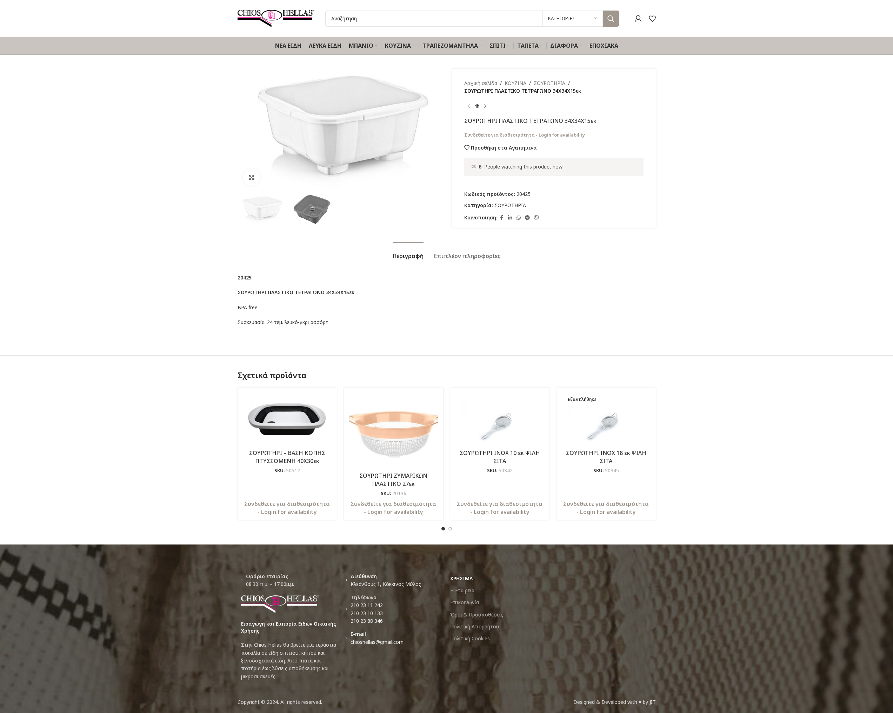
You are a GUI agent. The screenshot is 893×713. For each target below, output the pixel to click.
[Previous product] (468, 106)
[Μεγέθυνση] (251, 177)
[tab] (408, 252)
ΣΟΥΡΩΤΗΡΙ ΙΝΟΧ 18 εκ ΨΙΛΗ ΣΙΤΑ (606, 456)
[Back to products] (477, 106)
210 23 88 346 (367, 621)
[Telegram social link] (527, 218)
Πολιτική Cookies (470, 638)
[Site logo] (276, 17)
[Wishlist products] (652, 19)
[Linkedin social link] (510, 218)
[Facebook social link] (502, 218)
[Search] (611, 19)
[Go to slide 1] (443, 528)
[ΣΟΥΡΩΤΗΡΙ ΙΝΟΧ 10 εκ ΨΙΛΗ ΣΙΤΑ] (499, 419)
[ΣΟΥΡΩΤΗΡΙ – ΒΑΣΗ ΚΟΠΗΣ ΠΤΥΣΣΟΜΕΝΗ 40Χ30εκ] (287, 419)
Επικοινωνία (464, 602)
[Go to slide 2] (450, 528)
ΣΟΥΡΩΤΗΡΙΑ (549, 83)
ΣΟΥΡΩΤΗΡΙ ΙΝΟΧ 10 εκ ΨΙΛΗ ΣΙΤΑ (500, 456)
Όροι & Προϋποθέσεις (476, 614)
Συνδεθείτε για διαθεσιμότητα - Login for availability (524, 135)
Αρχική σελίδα (480, 83)
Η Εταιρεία (462, 590)
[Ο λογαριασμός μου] (638, 19)
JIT (652, 702)
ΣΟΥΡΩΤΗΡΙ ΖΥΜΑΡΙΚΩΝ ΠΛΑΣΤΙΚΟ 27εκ (393, 479)
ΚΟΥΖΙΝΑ (515, 83)
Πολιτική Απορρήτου (474, 626)
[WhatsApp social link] (518, 218)
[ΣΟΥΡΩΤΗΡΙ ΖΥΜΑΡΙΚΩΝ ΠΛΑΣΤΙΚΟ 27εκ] (393, 431)
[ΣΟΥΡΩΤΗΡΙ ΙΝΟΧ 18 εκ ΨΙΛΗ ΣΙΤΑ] (606, 419)
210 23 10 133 (367, 613)
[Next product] (485, 106)
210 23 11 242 (367, 605)
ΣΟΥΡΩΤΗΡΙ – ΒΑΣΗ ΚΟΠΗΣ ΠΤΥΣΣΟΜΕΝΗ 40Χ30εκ (287, 456)
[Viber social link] (536, 218)
